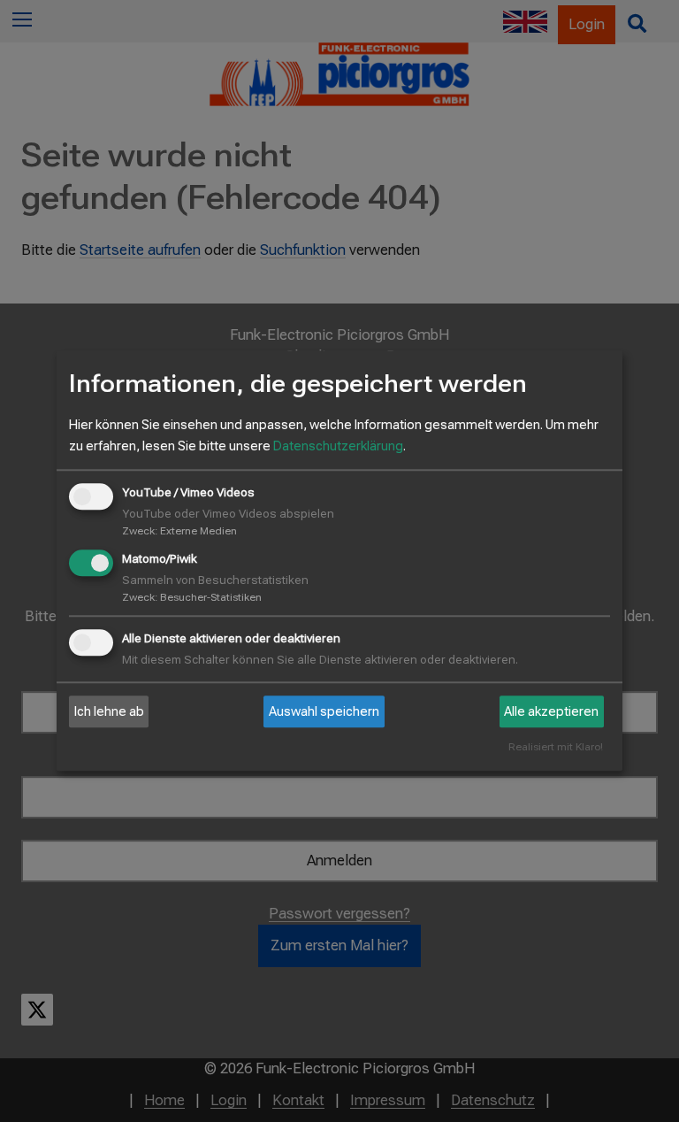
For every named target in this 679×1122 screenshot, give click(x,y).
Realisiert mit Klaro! (555, 748)
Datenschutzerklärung (338, 446)
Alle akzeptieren (551, 711)
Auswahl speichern (324, 711)
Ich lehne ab (109, 711)
